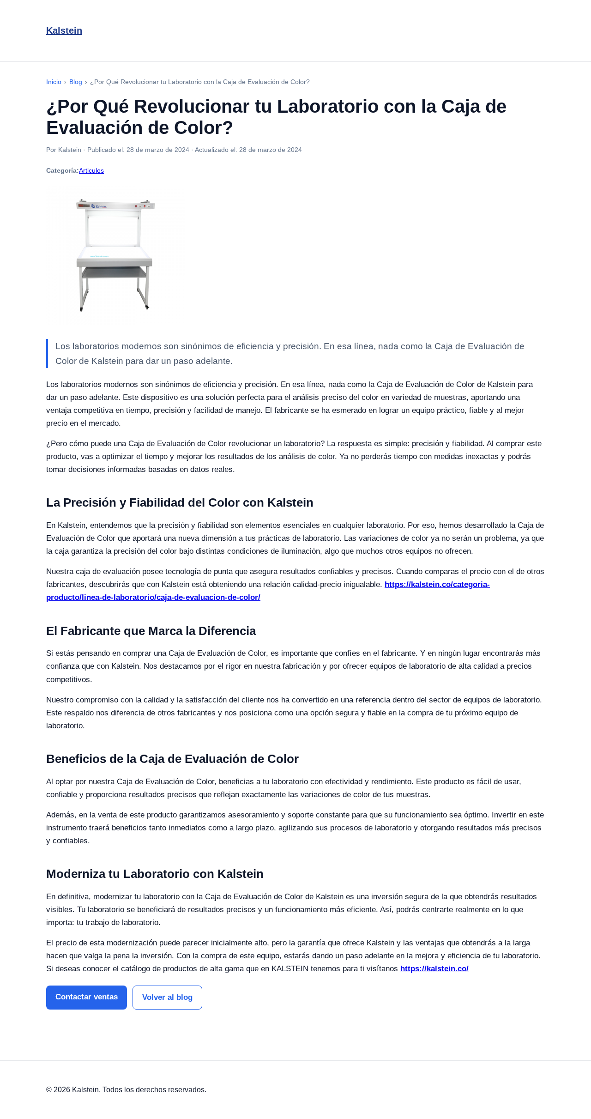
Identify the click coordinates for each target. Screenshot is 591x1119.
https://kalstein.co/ (434, 968)
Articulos (91, 170)
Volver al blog (167, 997)
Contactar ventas (86, 996)
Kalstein (64, 30)
